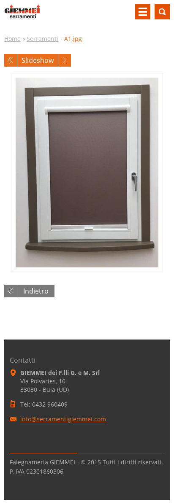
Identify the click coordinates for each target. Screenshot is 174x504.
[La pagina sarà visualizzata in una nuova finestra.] (87, 172)
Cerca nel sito (162, 11)
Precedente (10, 60)
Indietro (36, 291)
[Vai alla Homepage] (22, 15)
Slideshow (38, 60)
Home (12, 39)
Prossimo (64, 60)
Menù (142, 11)
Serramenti (42, 39)
